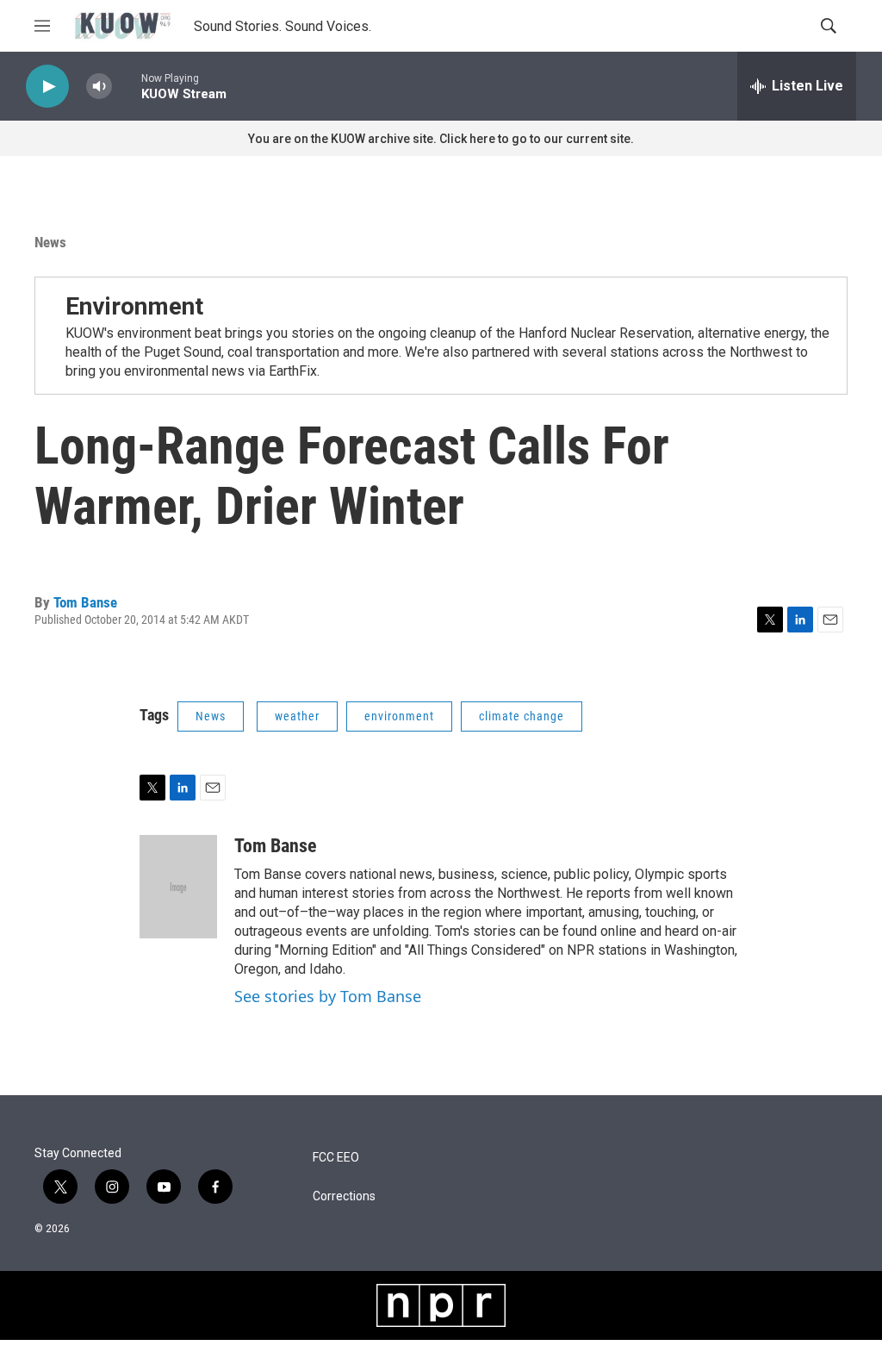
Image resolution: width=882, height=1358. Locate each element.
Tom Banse (85, 602)
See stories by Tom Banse (327, 996)
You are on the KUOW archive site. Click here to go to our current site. (441, 139)
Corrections (344, 1196)
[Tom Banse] (178, 886)
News (50, 242)
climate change (521, 716)
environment (399, 716)
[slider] (126, 86)
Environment (134, 306)
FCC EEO (336, 1157)
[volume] (99, 86)
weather (297, 716)
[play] (47, 87)
